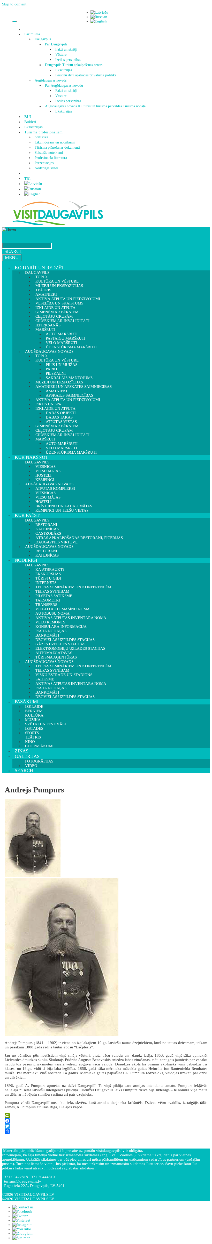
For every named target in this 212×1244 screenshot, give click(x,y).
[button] (41, 34)
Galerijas (27, 756)
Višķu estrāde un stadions (63, 675)
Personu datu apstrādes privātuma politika (85, 75)
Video (31, 766)
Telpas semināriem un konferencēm (73, 587)
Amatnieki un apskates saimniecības (73, 386)
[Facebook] (106, 1120)
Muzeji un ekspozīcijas (59, 286)
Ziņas (21, 750)
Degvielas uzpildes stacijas (65, 697)
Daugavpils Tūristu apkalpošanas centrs (73, 65)
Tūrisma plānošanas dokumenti (57, 147)
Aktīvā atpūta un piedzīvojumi (67, 400)
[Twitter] (106, 1126)
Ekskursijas (63, 70)
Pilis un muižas (61, 365)
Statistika (41, 137)
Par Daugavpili (56, 44)
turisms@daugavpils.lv (22, 1181)
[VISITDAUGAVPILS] (57, 225)
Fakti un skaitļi (66, 49)
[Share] (106, 1131)
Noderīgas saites (46, 168)
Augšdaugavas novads (50, 80)
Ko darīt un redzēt (39, 267)
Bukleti (30, 122)
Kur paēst (27, 515)
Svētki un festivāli (45, 724)
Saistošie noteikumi (49, 153)
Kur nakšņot (31, 457)
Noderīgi (26, 560)
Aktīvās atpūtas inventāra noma (70, 618)
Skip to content (14, 4)
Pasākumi (27, 701)
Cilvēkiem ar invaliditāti (62, 435)
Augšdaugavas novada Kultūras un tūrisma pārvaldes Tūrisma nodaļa (95, 106)
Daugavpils (43, 39)
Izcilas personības (68, 60)
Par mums (32, 34)
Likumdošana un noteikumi (55, 142)
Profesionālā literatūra (51, 158)
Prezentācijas (44, 163)
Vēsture (60, 55)
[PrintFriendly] (106, 1115)
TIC (27, 178)
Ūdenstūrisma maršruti (71, 452)
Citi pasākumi (39, 746)
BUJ (27, 117)
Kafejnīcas (47, 555)
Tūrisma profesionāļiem (43, 132)
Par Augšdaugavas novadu (64, 85)
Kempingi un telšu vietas (61, 510)
